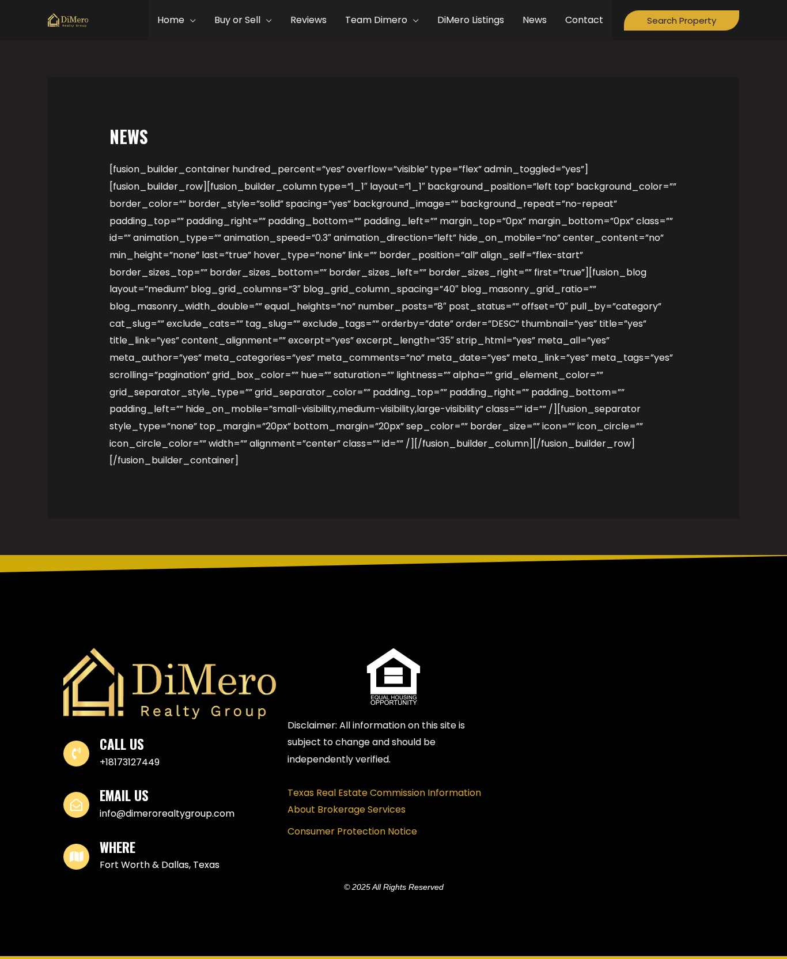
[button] (681, 20)
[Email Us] (76, 805)
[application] (190, 20)
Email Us (124, 795)
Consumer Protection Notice (352, 831)
